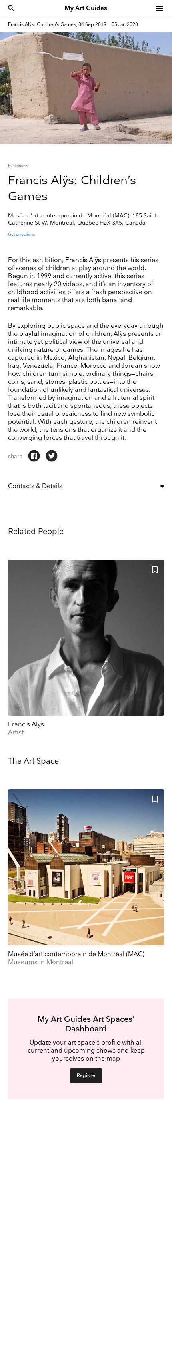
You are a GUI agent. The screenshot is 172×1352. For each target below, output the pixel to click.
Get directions (21, 234)
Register (86, 1076)
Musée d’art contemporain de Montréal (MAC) (68, 215)
